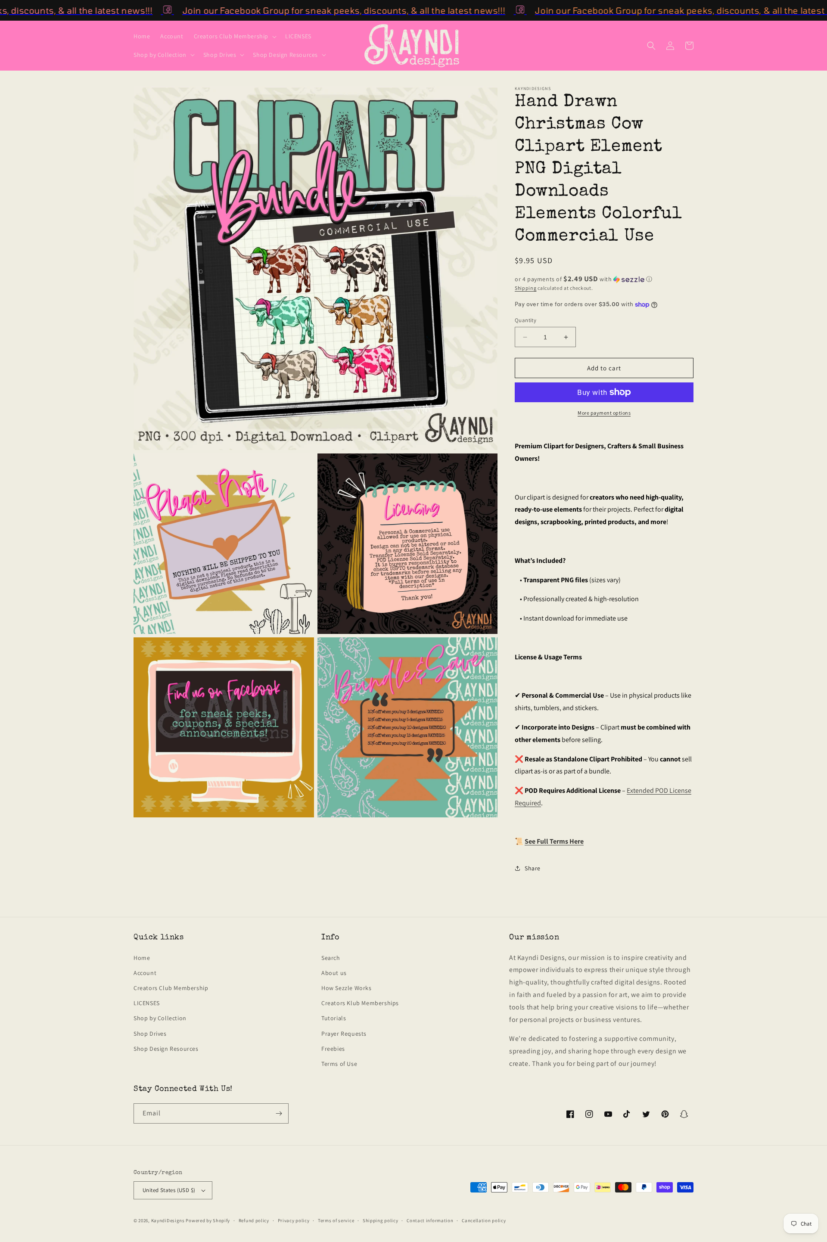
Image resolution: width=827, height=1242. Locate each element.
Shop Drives (150, 1033)
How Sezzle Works (346, 988)
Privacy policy (294, 1220)
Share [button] (533, 868)
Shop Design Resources (166, 1049)
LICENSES (147, 1003)
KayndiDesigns (168, 1220)
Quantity (525, 320)
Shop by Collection (160, 1018)
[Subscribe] (278, 1113)
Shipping (526, 288)
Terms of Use (339, 1064)
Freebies (333, 1049)
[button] (234, 36)
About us (334, 973)
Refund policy (254, 1220)
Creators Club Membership (171, 988)
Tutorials (333, 1018)
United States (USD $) (169, 1190)
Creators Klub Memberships (360, 1003)
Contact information (430, 1220)
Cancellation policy (484, 1220)
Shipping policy (380, 1220)
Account (145, 973)
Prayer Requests (344, 1033)
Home (142, 958)
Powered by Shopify (208, 1220)
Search (330, 958)
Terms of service (336, 1220)
